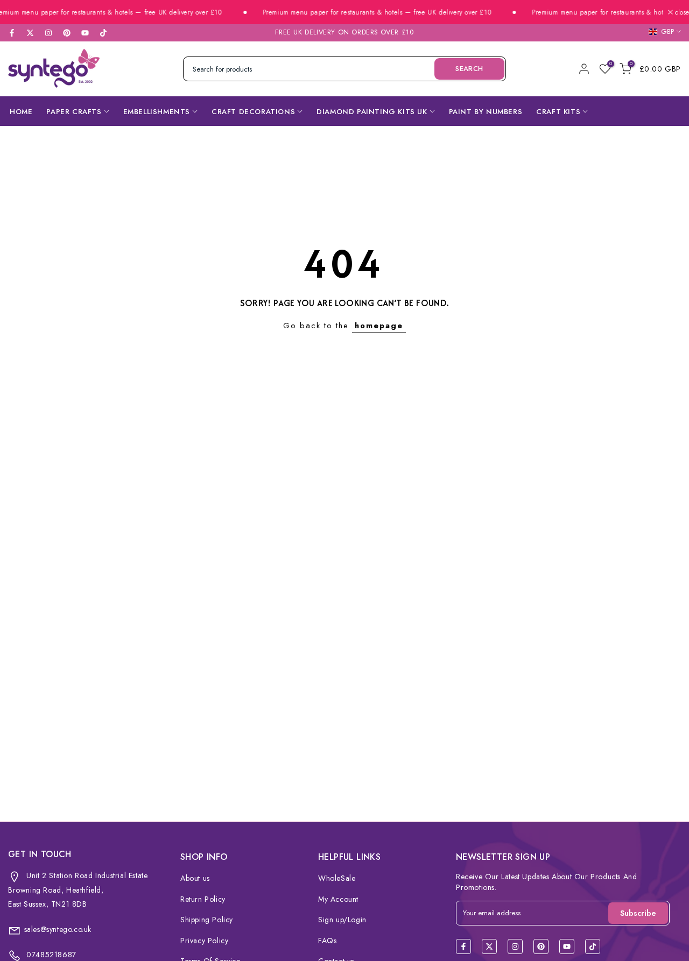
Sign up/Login (342, 919)
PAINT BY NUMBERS (486, 112)
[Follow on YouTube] (85, 32)
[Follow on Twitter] (30, 32)
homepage (379, 325)
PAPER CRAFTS (73, 112)
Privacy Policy (204, 940)
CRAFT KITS (558, 112)
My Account (338, 899)
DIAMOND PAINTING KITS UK (372, 112)
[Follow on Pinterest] (67, 32)
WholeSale (336, 878)
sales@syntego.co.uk (58, 929)
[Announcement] (362, 12)
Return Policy (203, 899)
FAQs (327, 940)
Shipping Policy (206, 919)
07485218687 (50, 954)
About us (195, 878)
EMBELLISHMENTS (156, 112)
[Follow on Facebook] (12, 32)
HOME (21, 112)
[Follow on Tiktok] (103, 32)
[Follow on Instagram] (48, 32)
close (681, 12)
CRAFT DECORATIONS (253, 112)
